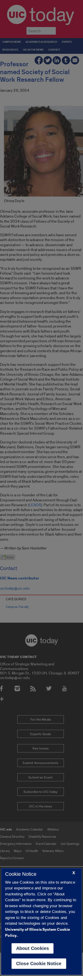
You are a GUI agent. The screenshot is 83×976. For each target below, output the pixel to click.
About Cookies (32, 948)
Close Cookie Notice (39, 963)
